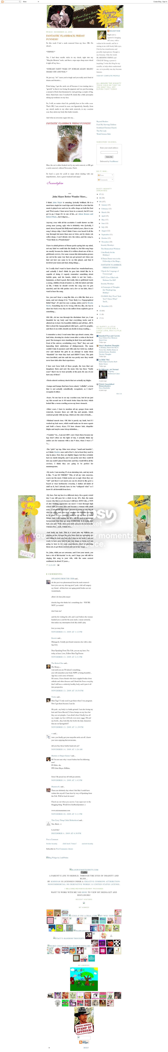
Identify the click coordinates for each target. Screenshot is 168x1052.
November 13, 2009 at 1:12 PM (66, 632)
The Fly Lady (102, 130)
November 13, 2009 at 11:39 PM (67, 727)
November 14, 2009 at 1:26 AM (67, 749)
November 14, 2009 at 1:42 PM (66, 780)
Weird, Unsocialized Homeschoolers (106, 385)
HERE (84, 892)
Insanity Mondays (107, 245)
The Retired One (57, 663)
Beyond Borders (102, 121)
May (103, 219)
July (103, 227)
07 (100, 194)
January (104, 205)
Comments (103, 179)
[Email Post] (58, 565)
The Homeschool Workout (110, 248)
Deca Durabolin (104, 388)
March (104, 212)
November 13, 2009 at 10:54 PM (67, 690)
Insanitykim (115, 31)
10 (100, 310)
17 (100, 318)
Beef (86, 1047)
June (103, 223)
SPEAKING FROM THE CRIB (62, 578)
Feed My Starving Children (106, 124)
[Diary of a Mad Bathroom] (117, 946)
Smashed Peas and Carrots (109, 335)
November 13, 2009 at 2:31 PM (66, 657)
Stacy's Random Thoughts (109, 345)
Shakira (57, 452)
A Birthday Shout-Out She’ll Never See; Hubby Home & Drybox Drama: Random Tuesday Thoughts (108, 350)
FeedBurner (114, 161)
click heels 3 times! (69, 843)
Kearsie (54, 638)
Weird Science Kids (104, 134)
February (104, 208)
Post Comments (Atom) (64, 849)
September (105, 234)
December (105, 306)
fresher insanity (51, 843)
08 (100, 198)
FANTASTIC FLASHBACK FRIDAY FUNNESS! (65, 37)
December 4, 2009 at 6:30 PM (66, 833)
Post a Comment (52, 839)
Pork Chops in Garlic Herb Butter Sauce (108, 362)
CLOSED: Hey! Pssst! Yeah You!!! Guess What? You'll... (111, 299)
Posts (101, 175)
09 (100, 201)
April (103, 216)
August (104, 230)
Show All (119, 393)
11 (100, 314)
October (104, 238)
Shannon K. (55, 786)
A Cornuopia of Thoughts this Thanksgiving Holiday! (110, 290)
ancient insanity (87, 843)
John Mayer (57, 202)
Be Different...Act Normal (108, 369)
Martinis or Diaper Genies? (61, 755)
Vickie (53, 697)
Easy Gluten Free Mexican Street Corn (108, 339)
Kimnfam (56, 881)
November (105, 241)
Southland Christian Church (106, 127)
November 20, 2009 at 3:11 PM (66, 814)
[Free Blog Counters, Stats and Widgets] (84, 903)
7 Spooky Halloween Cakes (114, 372)
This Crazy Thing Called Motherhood (65, 820)
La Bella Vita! (104, 359)
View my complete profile (108, 76)
